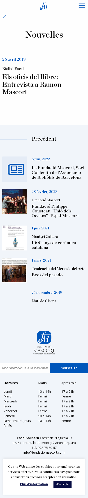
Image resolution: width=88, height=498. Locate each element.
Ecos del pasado (47, 275)
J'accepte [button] (62, 484)
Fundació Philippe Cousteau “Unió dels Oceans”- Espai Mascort (55, 211)
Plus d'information (34, 484)
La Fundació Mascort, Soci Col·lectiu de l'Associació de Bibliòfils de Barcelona (58, 173)
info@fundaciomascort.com (44, 452)
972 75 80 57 (47, 447)
